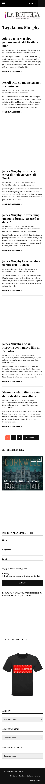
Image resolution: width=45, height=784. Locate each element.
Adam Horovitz (19, 358)
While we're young (30, 231)
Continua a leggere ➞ (12, 72)
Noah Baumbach (33, 360)
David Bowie (9, 185)
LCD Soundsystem (21, 93)
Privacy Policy (35, 780)
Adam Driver (9, 358)
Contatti (22, 776)
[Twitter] (32, 3)
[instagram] (36, 3)
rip (34, 52)
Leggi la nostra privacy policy (14, 568)
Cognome (7, 549)
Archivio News (35, 50)
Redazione (23, 50)
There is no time (32, 405)
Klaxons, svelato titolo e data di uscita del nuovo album (21, 394)
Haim (14, 229)
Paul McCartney (17, 231)
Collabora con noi (33, 776)
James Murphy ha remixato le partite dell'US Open (21, 262)
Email (5, 559)
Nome (5, 540)
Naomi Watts (6, 231)
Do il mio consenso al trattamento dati (22, 576)
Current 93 (8, 52)
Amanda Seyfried (31, 358)
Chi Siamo (14, 776)
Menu (3, 3)
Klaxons (11, 405)
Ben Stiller (8, 229)
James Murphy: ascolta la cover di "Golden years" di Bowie (19, 174)
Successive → (30, 438)
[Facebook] (29, 3)
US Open (32, 271)
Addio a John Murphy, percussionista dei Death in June (20, 42)
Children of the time (25, 403)
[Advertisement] (22, 140)
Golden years (19, 185)
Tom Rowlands (7, 407)
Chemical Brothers (11, 403)
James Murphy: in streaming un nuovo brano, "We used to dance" (21, 218)
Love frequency (20, 405)
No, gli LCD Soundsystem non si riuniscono (21, 84)
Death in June (17, 52)
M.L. (19, 90)
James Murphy (28, 52)
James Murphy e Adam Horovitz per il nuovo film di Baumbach (21, 347)
